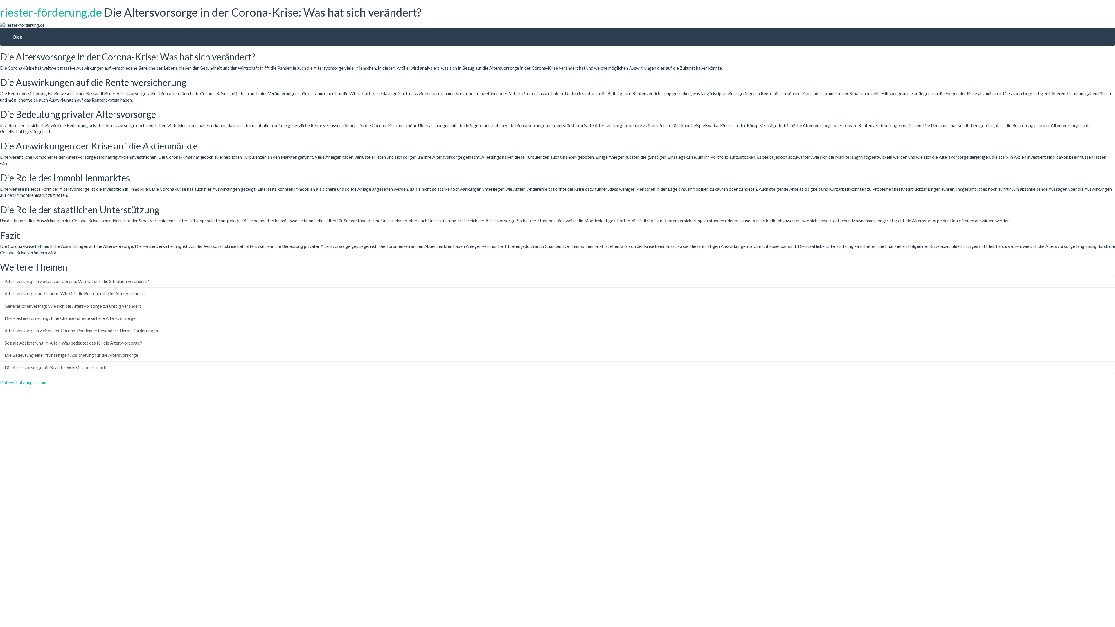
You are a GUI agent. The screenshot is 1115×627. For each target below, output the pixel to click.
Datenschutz (12, 382)
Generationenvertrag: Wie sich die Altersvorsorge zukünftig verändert (73, 306)
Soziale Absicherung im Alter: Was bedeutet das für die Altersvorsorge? (73, 342)
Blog (17, 36)
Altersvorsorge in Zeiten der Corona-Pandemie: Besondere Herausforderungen (81, 330)
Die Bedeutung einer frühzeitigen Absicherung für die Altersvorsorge (71, 355)
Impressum (36, 382)
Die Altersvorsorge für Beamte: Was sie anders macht (56, 367)
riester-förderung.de (51, 12)
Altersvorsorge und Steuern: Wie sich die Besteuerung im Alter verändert (75, 293)
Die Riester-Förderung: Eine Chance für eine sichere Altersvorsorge (70, 318)
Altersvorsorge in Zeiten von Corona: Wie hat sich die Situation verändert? (77, 281)
